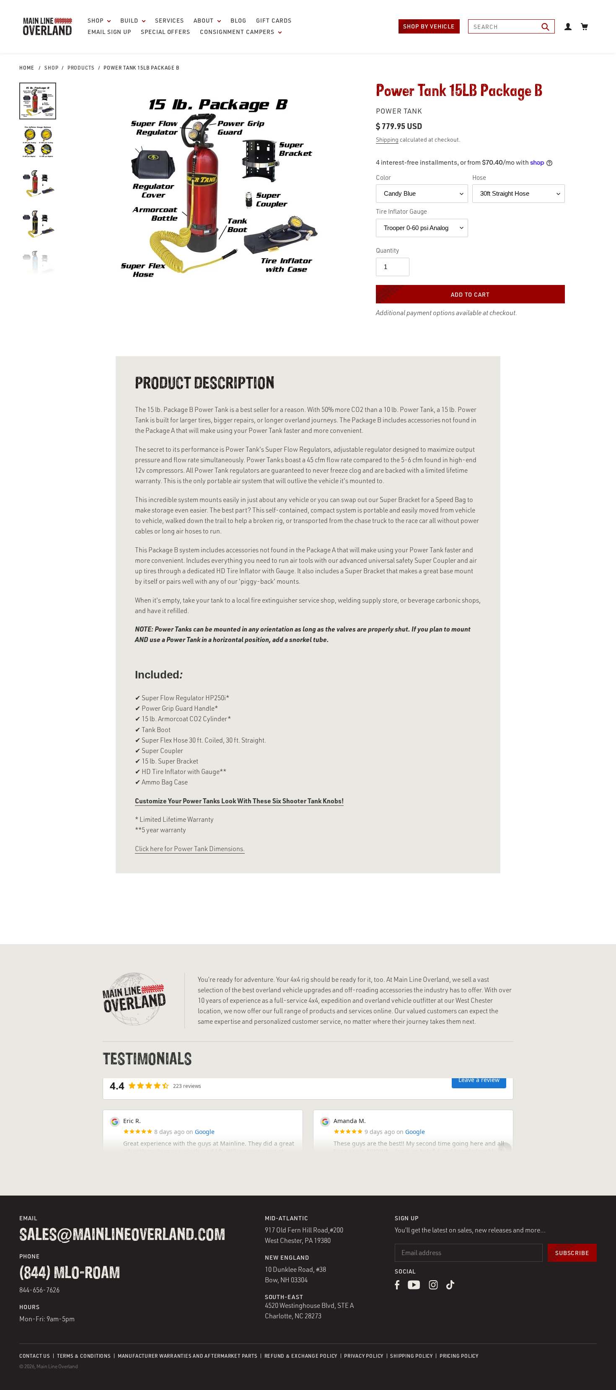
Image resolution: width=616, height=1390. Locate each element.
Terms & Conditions (84, 1356)
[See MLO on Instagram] (433, 1287)
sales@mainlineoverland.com (122, 1235)
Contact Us (34, 1356)
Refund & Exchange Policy (300, 1356)
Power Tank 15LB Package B (141, 68)
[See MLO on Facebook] (397, 1287)
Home (26, 68)
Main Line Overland (57, 1366)
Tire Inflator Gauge (401, 211)
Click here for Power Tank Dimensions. (190, 848)
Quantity (387, 250)
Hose (479, 177)
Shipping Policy (411, 1356)
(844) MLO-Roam (69, 1273)
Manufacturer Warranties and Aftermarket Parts (187, 1356)
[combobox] (511, 26)
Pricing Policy (459, 1356)
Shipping (387, 139)
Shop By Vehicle (429, 26)
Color (383, 177)
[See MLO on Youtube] (414, 1287)
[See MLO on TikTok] (450, 1287)
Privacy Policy (363, 1356)
